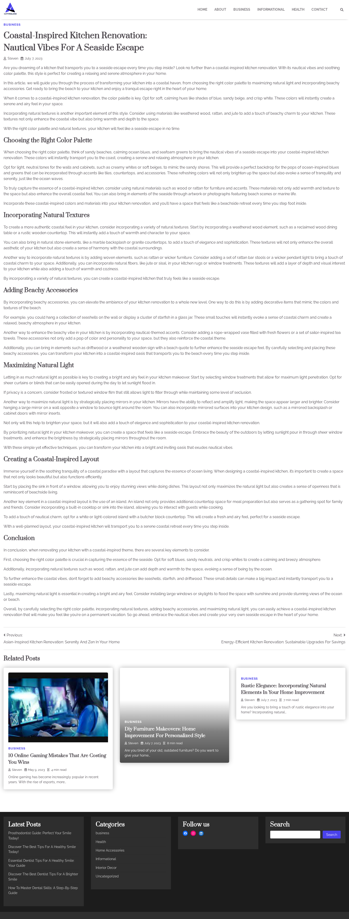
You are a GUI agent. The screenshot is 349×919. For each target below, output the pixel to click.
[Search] (341, 9)
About (220, 9)
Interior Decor (106, 868)
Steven (13, 58)
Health (298, 9)
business (241, 9)
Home (202, 9)
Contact (319, 9)
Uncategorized (107, 876)
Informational (271, 9)
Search (331, 835)
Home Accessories (110, 850)
